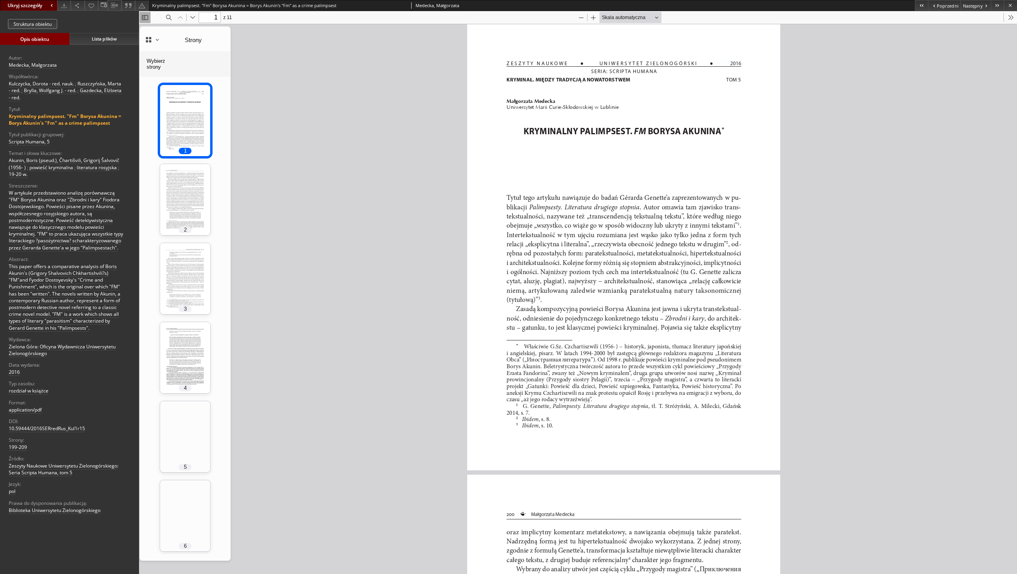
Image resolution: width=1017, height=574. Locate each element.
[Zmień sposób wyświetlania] (103, 5)
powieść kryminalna (51, 167)
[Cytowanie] (128, 5)
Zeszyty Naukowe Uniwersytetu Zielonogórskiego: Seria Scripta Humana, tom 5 (63, 469)
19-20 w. (18, 174)
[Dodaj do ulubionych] (91, 5)
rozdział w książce (28, 390)
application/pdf (25, 409)
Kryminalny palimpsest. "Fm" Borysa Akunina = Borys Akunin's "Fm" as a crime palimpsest (65, 119)
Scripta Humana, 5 (29, 141)
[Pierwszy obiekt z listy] (921, 5)
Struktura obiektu (33, 24)
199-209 (18, 447)
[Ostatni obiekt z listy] (997, 5)
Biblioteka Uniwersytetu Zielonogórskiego (55, 510)
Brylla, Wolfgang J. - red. (50, 90)
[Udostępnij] (77, 5)
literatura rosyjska (97, 167)
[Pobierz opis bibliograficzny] (114, 5)
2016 (14, 372)
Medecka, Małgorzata (33, 65)
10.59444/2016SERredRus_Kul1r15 (47, 428)
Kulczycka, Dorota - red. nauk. (41, 83)
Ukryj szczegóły (25, 5)
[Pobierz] (64, 5)
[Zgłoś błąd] (142, 5)
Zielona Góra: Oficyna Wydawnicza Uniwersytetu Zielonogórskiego (62, 350)
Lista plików (104, 39)
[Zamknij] (1010, 5)
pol (12, 491)
